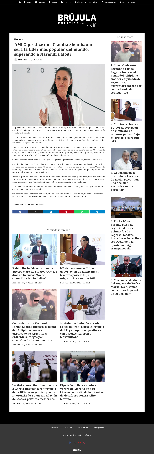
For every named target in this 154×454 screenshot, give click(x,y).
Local (29, 2)
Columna (67, 2)
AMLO (23, 204)
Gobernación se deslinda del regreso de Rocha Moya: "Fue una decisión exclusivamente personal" (125, 181)
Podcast (95, 2)
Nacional (41, 2)
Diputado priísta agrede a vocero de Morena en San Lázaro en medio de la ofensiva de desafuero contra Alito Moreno (82, 392)
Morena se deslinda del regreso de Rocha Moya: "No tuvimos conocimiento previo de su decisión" (126, 287)
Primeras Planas (128, 2)
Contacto (54, 427)
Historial (68, 427)
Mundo (54, 2)
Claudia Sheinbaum (36, 204)
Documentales (110, 2)
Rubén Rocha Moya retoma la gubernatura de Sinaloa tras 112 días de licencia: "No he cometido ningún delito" (34, 273)
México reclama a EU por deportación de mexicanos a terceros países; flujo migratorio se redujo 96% (79, 273)
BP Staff (22, 59)
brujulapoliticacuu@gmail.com (77, 435)
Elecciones (81, 2)
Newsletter (82, 427)
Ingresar (100, 427)
